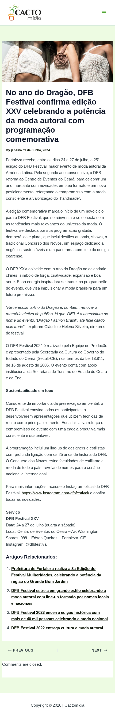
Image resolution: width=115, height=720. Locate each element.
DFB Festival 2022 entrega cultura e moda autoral (57, 628)
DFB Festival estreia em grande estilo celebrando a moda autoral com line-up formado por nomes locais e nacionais (60, 597)
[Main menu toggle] (104, 12)
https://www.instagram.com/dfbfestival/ (55, 493)
